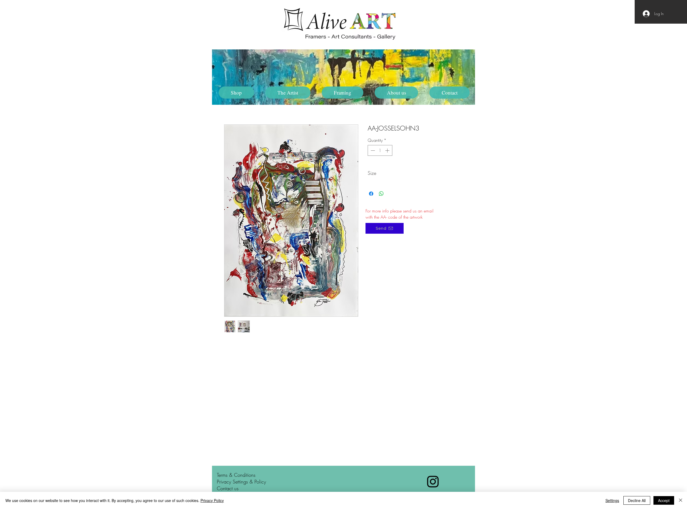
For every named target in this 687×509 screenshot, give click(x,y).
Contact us (228, 488)
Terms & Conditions (236, 475)
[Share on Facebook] (371, 193)
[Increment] (388, 150)
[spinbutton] (380, 150)
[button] (287, 92)
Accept (664, 500)
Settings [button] (612, 500)
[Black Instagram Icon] (433, 481)
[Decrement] (372, 150)
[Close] (680, 500)
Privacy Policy (212, 500)
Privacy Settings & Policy (241, 481)
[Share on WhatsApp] (381, 193)
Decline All (637, 500)
